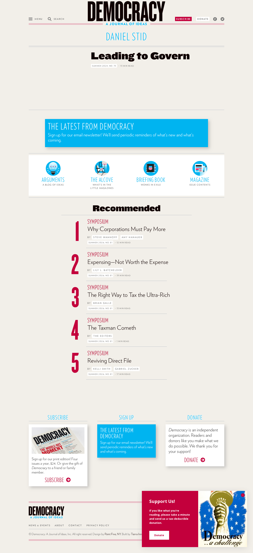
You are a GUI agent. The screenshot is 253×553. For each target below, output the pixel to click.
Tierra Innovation (140, 534)
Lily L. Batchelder (107, 270)
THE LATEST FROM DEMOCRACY (91, 126)
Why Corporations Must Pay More (126, 229)
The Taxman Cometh (111, 327)
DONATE (191, 460)
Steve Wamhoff (105, 237)
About (59, 525)
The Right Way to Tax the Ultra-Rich (128, 294)
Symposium (98, 221)
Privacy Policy (97, 525)
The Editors (102, 336)
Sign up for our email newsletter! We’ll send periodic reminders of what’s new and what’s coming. (121, 137)
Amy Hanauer (132, 237)
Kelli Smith (102, 368)
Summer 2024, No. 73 (104, 66)
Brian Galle (102, 303)
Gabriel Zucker (127, 368)
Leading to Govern (140, 55)
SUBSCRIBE (54, 480)
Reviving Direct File (109, 360)
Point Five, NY (113, 534)
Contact (75, 525)
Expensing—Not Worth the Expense (127, 261)
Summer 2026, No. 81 (101, 242)
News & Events (39, 525)
